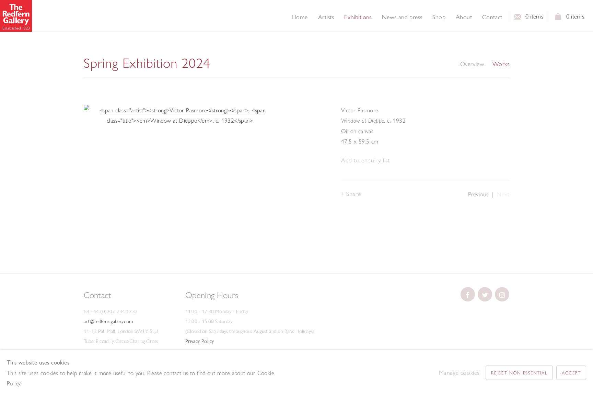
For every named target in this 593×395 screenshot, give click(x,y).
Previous (478, 194)
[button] (365, 160)
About (464, 17)
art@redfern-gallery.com (108, 321)
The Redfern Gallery (16, 16)
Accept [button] (571, 372)
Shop (438, 17)
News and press (402, 17)
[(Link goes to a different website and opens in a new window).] (468, 294)
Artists (326, 17)
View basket (558, 18)
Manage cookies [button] (459, 373)
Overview (472, 64)
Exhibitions (357, 17)
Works (500, 64)
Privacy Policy (199, 341)
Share (353, 194)
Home (300, 17)
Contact (492, 17)
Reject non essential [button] (519, 372)
